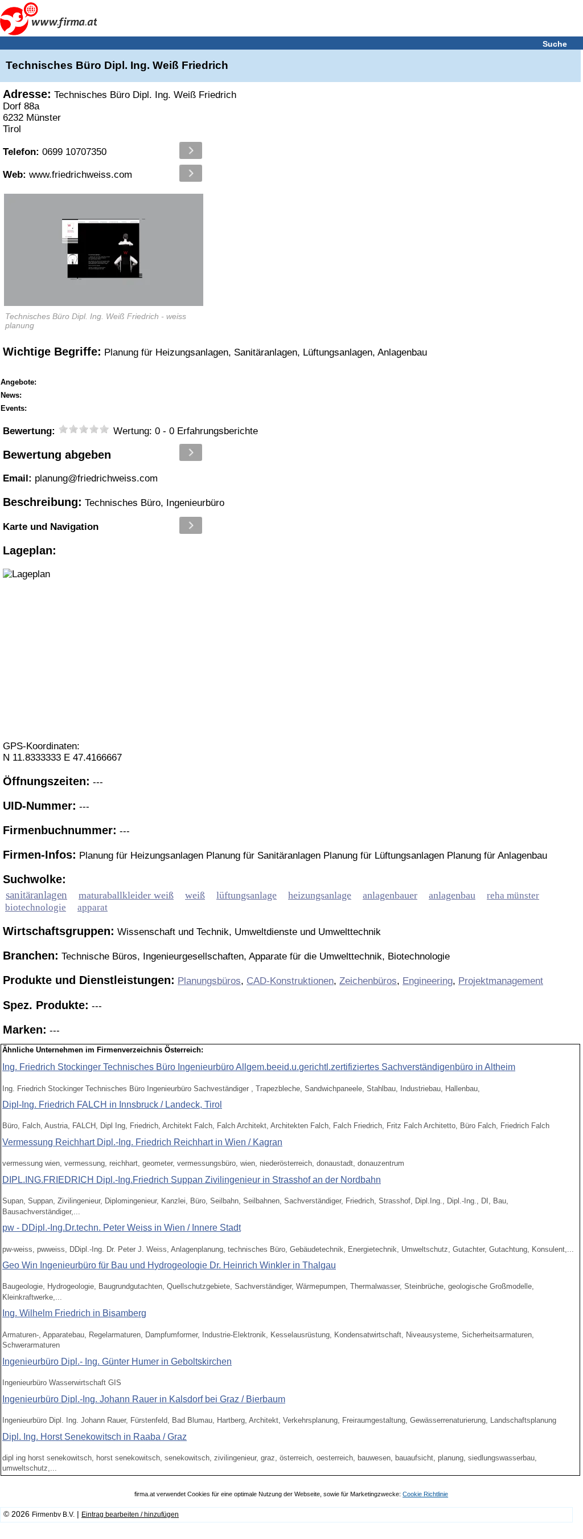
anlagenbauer (390, 895)
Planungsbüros (209, 980)
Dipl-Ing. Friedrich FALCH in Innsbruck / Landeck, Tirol (112, 1104)
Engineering (428, 980)
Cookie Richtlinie (425, 1494)
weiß (195, 895)
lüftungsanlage (246, 895)
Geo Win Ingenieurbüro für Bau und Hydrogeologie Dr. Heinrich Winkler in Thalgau (169, 1265)
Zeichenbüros (368, 980)
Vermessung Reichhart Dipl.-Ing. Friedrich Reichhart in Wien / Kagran (142, 1142)
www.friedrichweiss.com (67, 174)
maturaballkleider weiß (126, 895)
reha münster (513, 895)
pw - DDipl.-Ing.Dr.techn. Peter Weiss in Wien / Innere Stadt (121, 1227)
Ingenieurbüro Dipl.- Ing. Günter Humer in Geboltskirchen (117, 1361)
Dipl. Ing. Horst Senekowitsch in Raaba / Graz (94, 1437)
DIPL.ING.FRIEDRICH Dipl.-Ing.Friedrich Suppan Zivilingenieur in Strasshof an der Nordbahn (191, 1180)
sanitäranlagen (36, 895)
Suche (555, 43)
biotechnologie (35, 907)
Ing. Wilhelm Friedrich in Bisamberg (74, 1313)
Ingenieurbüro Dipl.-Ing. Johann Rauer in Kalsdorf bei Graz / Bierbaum (143, 1399)
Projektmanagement (500, 980)
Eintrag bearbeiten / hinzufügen (130, 1514)
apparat (92, 907)
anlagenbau (452, 895)
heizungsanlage (319, 895)
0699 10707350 (54, 151)
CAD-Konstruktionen (290, 980)
